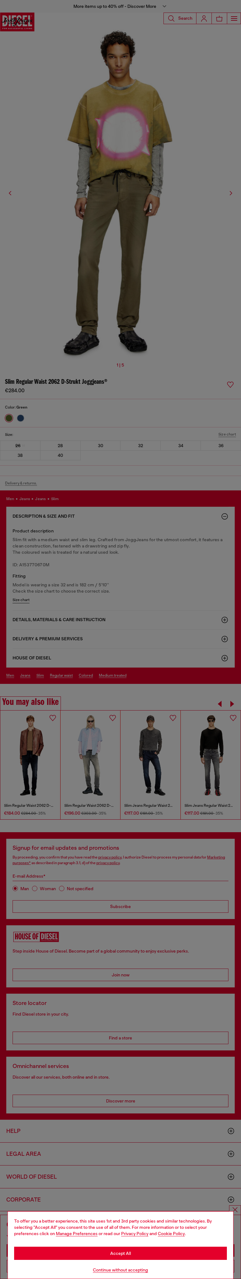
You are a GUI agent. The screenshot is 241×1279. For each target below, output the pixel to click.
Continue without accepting (120, 1269)
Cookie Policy (171, 1233)
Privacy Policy (134, 1233)
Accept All (120, 1253)
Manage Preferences (77, 1233)
